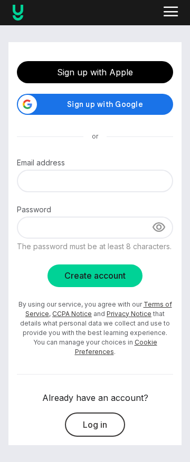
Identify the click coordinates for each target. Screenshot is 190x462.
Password (34, 209)
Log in (95, 424)
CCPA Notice (72, 314)
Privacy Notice (129, 314)
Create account (95, 275)
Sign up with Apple (95, 72)
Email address (41, 162)
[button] (171, 12)
